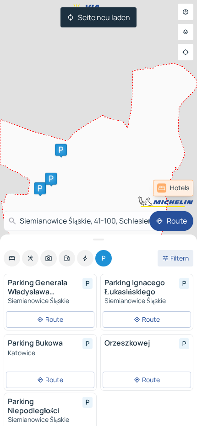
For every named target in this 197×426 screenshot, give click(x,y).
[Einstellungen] (185, 32)
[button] (40, 188)
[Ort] (185, 52)
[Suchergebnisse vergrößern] (98, 239)
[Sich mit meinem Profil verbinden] (185, 12)
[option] (12, 258)
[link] (173, 188)
